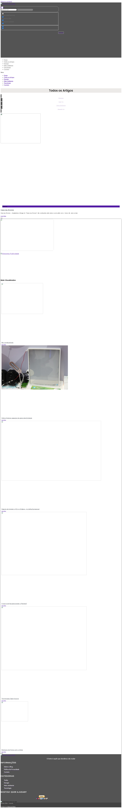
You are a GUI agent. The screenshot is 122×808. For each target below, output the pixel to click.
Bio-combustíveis (7, 342)
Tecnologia (7, 67)
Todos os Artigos (9, 62)
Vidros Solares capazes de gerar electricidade (16, 418)
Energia (6, 64)
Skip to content (6, 1)
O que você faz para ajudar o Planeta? (14, 603)
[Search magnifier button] (2, 7)
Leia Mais (3, 216)
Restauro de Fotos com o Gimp (12, 750)
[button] (61, 72)
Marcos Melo (11, 806)
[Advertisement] (61, 46)
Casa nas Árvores (7, 210)
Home (5, 60)
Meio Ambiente (8, 66)
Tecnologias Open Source (10, 698)
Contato (6, 69)
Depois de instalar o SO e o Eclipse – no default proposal (20, 509)
